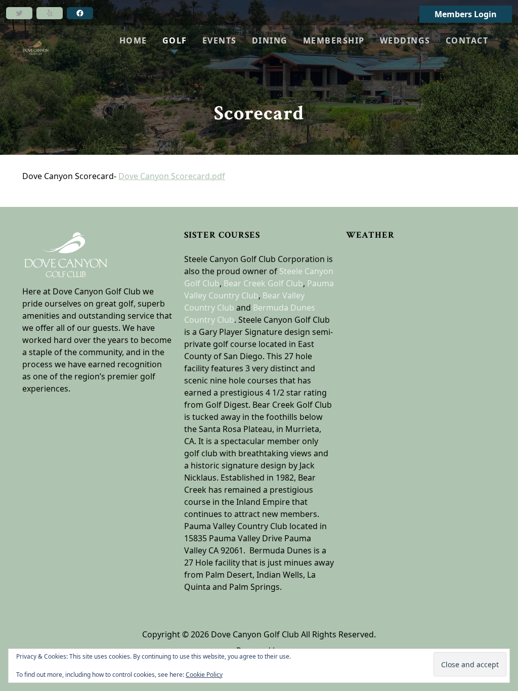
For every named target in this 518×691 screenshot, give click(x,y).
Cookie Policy (204, 674)
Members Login (466, 14)
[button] (175, 40)
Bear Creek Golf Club (263, 283)
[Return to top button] (498, 188)
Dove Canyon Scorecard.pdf (171, 176)
